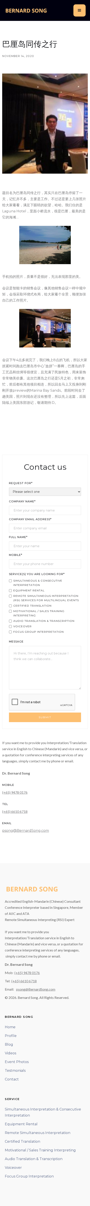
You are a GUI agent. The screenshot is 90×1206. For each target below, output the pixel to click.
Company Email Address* (30, 519)
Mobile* (15, 555)
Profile (11, 1036)
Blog (9, 1044)
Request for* (21, 483)
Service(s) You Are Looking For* (37, 574)
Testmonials (15, 1070)
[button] (79, 10)
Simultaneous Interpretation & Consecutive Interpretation (43, 1112)
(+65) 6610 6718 (15, 811)
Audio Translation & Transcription (33, 1159)
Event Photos (17, 1062)
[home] (26, 10)
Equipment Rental (21, 1124)
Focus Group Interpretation (29, 1176)
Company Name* (22, 501)
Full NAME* (18, 537)
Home (10, 1027)
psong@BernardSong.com (25, 831)
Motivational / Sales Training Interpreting (40, 1150)
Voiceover (13, 1168)
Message (16, 641)
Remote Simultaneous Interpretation (37, 1133)
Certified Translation (22, 1141)
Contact (12, 1079)
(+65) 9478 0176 (15, 792)
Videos (10, 1053)
